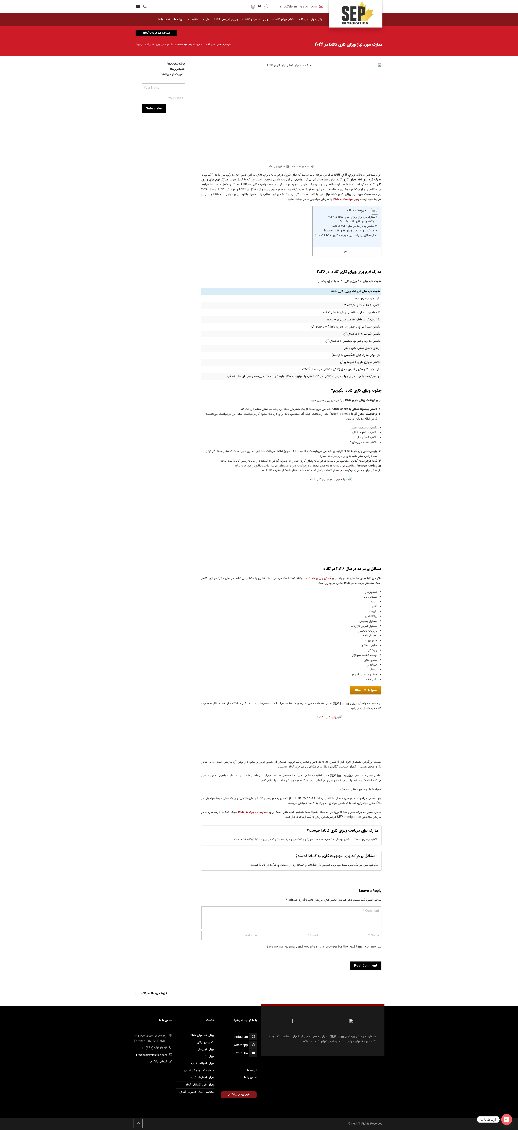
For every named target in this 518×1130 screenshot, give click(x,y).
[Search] (145, 6)
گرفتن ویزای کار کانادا (318, 578)
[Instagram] (253, 7)
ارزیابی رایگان (158, 1061)
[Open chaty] (506, 1119)
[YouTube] (260, 6)
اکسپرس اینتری (204, 1042)
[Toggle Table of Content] (372, 211)
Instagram (241, 1036)
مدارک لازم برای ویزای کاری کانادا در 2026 (351, 217)
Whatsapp (241, 1045)
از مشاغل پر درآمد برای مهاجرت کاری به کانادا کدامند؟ (344, 235)
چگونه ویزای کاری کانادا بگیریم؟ (357, 222)
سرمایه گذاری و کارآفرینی (199, 1070)
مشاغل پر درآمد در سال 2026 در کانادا (353, 226)
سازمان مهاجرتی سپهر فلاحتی (217, 45)
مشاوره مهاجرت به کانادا (253, 812)
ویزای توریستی (205, 1049)
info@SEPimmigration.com (298, 6)
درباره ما (252, 1070)
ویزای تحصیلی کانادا (202, 1035)
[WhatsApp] (266, 7)
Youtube (242, 1053)
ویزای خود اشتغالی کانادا (199, 1084)
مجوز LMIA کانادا (366, 690)
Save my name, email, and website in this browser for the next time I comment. (322, 946)
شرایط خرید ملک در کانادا (154, 993)
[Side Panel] (139, 6)
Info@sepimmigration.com (151, 1055)
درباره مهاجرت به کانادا (189, 45)
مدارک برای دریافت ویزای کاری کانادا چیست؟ (349, 231)
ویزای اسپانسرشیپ (202, 1063)
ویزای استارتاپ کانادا (201, 1077)
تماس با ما (250, 1077)
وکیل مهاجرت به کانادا (346, 199)
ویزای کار (209, 1056)
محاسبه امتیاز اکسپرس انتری (196, 1091)
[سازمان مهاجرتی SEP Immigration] (355, 14)
